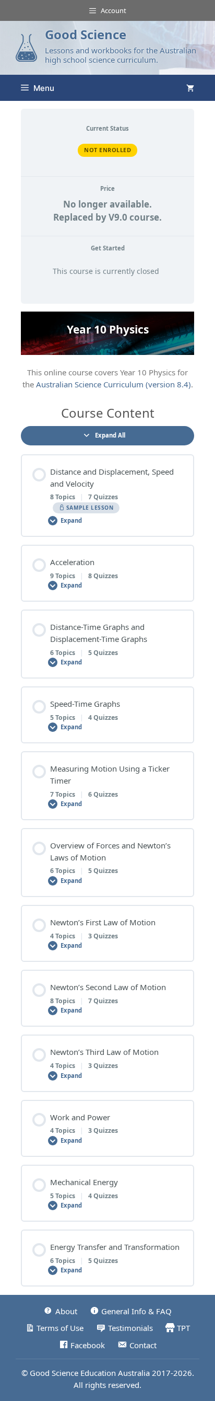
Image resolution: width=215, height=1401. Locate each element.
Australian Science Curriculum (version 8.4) (113, 384)
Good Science (85, 34)
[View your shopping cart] (190, 88)
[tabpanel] (107, 351)
